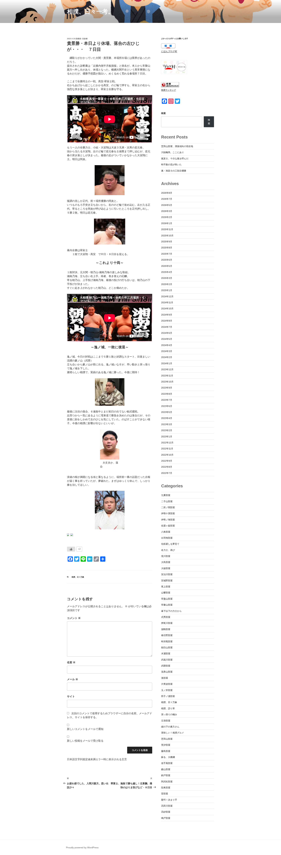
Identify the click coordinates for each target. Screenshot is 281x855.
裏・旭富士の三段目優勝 (173, 170)
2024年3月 (166, 351)
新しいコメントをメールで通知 (85, 729)
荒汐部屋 (165, 745)
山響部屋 (165, 592)
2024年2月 (166, 357)
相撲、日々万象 (78, 577)
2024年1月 (166, 363)
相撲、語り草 (168, 708)
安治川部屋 (167, 574)
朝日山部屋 (167, 647)
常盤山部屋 (167, 598)
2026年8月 (166, 193)
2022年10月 (167, 454)
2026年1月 (166, 223)
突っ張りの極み (169, 714)
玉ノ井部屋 (167, 690)
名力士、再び (168, 550)
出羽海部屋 (167, 538)
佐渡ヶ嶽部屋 (168, 525)
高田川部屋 (167, 806)
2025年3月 (166, 278)
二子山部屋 (167, 501)
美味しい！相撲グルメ (172, 732)
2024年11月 (167, 302)
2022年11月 (167, 448)
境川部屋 (165, 556)
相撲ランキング (168, 90)
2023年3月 (166, 424)
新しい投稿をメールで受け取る (85, 740)
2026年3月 (166, 211)
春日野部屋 (167, 635)
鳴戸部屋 (165, 818)
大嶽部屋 (165, 568)
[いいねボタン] (71, 549)
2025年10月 (167, 235)
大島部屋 (165, 562)
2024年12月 (167, 296)
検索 (163, 113)
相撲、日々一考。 (90, 11)
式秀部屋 (165, 617)
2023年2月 (166, 430)
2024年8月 (166, 320)
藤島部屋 (165, 751)
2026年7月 (166, 199)
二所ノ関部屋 (168, 507)
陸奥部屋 (165, 787)
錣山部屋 (165, 769)
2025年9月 (166, 241)
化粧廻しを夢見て (170, 544)
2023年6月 (166, 406)
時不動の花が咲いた (171, 164)
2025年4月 (166, 272)
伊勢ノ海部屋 (168, 519)
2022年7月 (166, 473)
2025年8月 (166, 247)
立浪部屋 (165, 720)
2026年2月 (166, 217)
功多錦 (84, 39)
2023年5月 (166, 412)
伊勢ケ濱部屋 (168, 513)
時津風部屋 (167, 641)
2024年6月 (166, 333)
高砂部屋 (165, 812)
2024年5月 (166, 339)
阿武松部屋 (167, 781)
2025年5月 (166, 266)
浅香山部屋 (167, 671)
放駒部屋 (165, 629)
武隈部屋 (165, 665)
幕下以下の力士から (171, 611)
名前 (71, 662)
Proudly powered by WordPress (82, 847)
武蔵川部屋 (167, 659)
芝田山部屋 (167, 739)
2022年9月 (166, 461)
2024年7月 (166, 327)
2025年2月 (166, 284)
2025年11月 (167, 229)
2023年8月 (166, 394)
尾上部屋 (165, 586)
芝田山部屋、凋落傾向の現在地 (177, 146)
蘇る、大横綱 (168, 757)
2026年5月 (166, 205)
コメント (74, 618)
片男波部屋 (167, 684)
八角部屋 (165, 532)
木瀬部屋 (165, 653)
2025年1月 (166, 290)
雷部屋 (164, 793)
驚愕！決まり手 (169, 799)
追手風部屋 (167, 763)
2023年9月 (166, 387)
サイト (71, 696)
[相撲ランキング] (170, 86)
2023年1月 (166, 436)
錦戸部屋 (165, 775)
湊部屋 (164, 678)
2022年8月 (166, 467)
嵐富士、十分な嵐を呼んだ (174, 158)
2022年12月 (167, 442)
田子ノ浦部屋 (168, 696)
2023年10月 (167, 381)
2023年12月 (167, 369)
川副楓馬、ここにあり (172, 152)
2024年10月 (167, 308)
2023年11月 (167, 375)
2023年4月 (166, 418)
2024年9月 (166, 314)
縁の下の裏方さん (170, 726)
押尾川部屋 (167, 623)
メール (72, 679)
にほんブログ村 (169, 51)
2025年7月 (166, 253)
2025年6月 (166, 260)
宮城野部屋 (167, 580)
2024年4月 (166, 345)
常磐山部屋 (167, 605)
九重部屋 (165, 495)
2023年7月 (166, 400)
